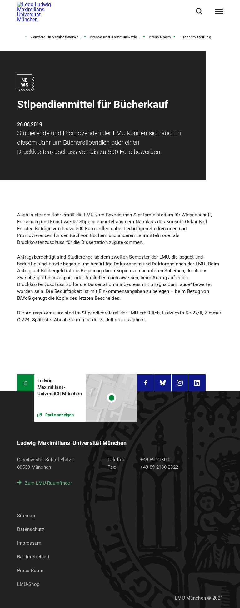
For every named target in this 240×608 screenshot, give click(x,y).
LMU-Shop (28, 584)
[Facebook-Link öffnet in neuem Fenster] (145, 383)
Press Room (160, 37)
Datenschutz (30, 529)
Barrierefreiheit (33, 557)
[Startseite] (25, 383)
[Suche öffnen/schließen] (199, 11)
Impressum (29, 543)
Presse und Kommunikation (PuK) (118, 37)
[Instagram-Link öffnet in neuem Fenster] (180, 383)
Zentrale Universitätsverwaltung (59, 37)
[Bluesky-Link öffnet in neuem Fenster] (162, 383)
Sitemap (26, 515)
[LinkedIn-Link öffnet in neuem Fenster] (197, 383)
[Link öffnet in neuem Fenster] (85, 398)
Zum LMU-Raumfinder (48, 483)
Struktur (15, 37)
